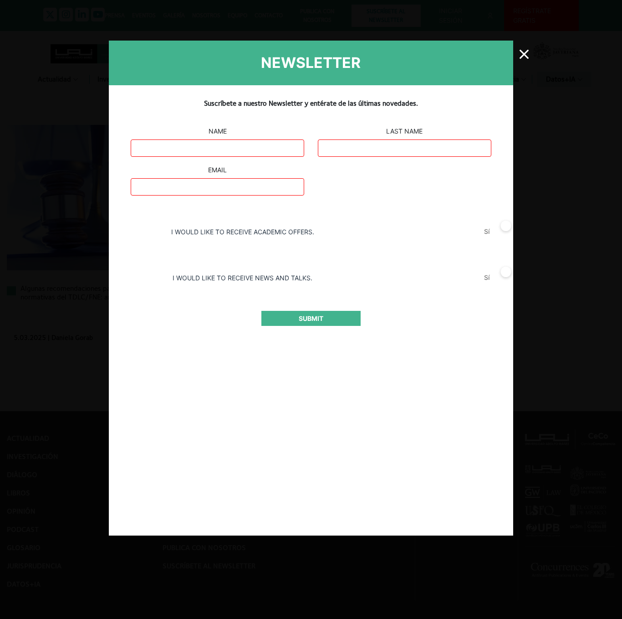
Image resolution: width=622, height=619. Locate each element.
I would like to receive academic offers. (242, 232)
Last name (404, 131)
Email (217, 170)
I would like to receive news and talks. (242, 278)
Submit (311, 318)
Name (218, 131)
